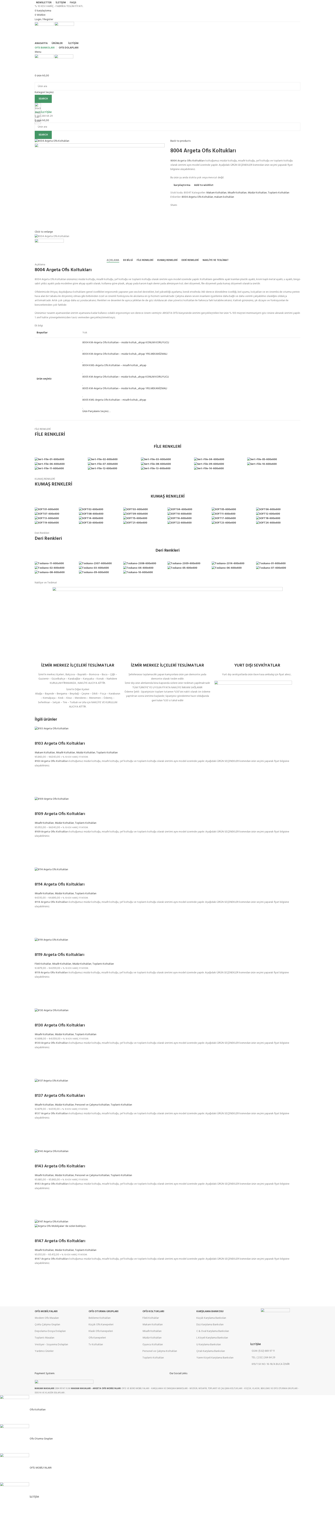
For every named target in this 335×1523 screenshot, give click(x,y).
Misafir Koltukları (237, 193)
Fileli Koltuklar (43, 964)
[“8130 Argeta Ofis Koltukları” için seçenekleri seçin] (39, 1064)
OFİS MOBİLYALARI (46, 1311)
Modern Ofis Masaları (47, 1318)
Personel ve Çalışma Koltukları (92, 1105)
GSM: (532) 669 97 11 (263, 1351)
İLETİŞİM (255, 1344)
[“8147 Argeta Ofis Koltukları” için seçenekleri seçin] (39, 1280)
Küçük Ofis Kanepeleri (101, 1324)
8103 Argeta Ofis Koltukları (60, 743)
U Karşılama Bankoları (208, 1344)
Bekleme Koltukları (100, 1318)
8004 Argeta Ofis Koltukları (197, 197)
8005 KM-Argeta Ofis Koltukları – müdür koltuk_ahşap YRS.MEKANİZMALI (124, 388)
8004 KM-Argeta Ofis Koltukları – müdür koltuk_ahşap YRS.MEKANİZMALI (124, 354)
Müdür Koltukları (257, 193)
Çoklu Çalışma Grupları (47, 1324)
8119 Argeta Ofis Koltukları (59, 954)
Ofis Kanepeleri (97, 1338)
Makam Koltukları (216, 193)
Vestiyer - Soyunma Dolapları (51, 1344)
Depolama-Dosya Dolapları (50, 1331)
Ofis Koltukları (153, 1311)
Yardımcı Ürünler (44, 1351)
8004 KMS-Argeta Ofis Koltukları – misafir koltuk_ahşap (114, 365)
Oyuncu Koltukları (152, 1344)
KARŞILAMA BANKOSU (210, 1311)
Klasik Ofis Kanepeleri (101, 1331)
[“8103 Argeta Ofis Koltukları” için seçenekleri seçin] (39, 782)
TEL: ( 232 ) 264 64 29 (263, 1357)
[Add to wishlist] (39, 773)
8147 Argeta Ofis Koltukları (60, 1241)
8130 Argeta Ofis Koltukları (60, 1025)
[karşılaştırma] (39, 736)
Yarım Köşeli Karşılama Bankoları (214, 1358)
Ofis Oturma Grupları (103, 1311)
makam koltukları (224, 197)
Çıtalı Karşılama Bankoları (210, 1351)
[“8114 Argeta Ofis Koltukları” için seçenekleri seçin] (39, 923)
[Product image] (60, 1226)
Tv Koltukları (96, 1344)
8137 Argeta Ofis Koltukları (60, 1095)
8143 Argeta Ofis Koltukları (60, 1166)
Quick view (39, 792)
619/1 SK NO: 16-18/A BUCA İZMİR (271, 1364)
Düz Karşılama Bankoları (210, 1324)
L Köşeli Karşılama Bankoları (212, 1338)
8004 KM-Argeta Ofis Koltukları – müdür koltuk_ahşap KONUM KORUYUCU (125, 342)
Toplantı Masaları (44, 1338)
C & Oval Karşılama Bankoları (212, 1331)
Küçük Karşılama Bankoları (211, 1318)
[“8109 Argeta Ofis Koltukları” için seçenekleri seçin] (39, 853)
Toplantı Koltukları (278, 193)
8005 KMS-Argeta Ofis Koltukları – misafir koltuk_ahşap (114, 400)
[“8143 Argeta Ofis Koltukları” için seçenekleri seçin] (39, 1205)
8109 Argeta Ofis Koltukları (60, 814)
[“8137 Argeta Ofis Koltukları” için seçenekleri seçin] (39, 1135)
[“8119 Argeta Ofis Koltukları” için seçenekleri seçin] (39, 994)
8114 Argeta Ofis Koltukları (60, 884)
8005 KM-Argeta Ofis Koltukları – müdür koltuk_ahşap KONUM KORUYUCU (125, 377)
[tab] (113, 260)
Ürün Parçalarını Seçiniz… (96, 411)
